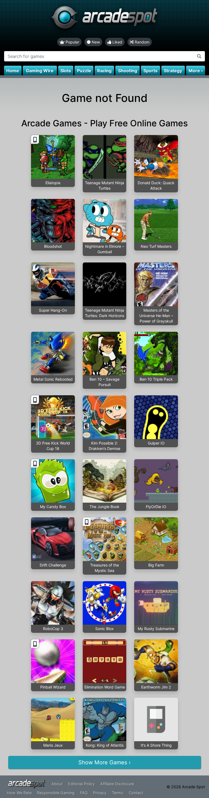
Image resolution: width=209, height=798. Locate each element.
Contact (136, 792)
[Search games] (199, 56)
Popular (71, 42)
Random (141, 42)
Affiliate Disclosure (117, 783)
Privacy (99, 792)
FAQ (84, 792)
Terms (117, 792)
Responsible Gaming (56, 792)
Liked (116, 42)
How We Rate (19, 792)
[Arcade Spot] (104, 19)
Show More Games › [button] (104, 762)
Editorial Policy (81, 783)
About (57, 783)
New (95, 42)
